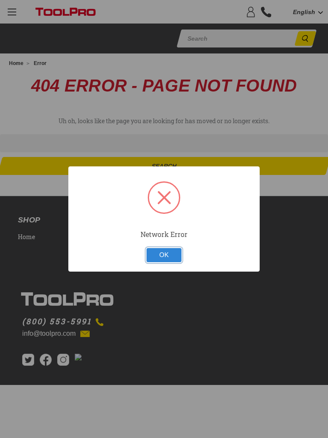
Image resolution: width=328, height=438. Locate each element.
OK (164, 255)
